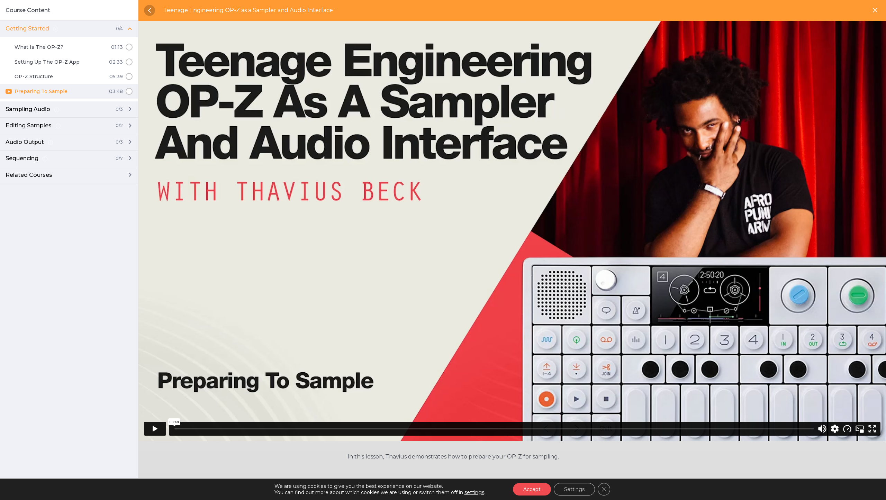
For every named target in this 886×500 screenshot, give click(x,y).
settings (474, 492)
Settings (574, 489)
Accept (532, 489)
